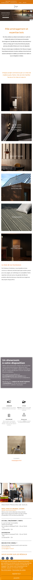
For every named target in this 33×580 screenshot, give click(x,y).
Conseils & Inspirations (5, 2)
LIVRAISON (9, 405)
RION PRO (24, 2)
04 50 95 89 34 (6, 547)
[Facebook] (3, 558)
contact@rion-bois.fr (8, 548)
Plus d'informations (6, 570)
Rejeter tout (16, 574)
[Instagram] (7, 558)
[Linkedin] (11, 558)
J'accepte (16, 578)
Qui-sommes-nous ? (13, 2)
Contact (20, 2)
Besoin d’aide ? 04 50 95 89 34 (11, 1)
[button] (3, 448)
